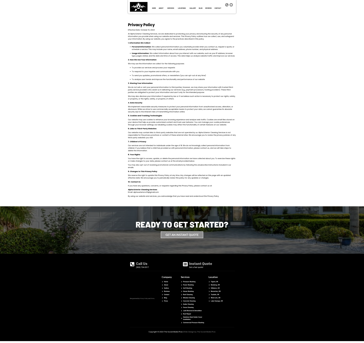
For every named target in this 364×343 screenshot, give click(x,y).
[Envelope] (231, 5)
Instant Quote (200, 263)
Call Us (141, 263)
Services (170, 8)
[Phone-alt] (227, 5)
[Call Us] (132, 264)
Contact (218, 8)
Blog (200, 8)
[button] (161, 8)
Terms (152, 298)
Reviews (208, 8)
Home (154, 8)
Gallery (193, 8)
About (161, 8)
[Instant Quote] (185, 264)
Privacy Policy (144, 298)
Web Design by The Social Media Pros (199, 332)
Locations (182, 8)
